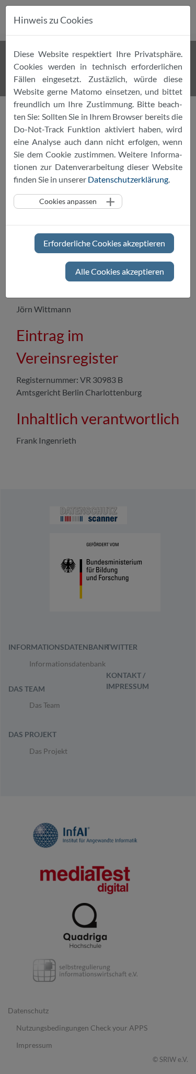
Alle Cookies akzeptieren (119, 271)
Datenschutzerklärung (128, 179)
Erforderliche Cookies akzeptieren (104, 243)
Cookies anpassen (68, 201)
